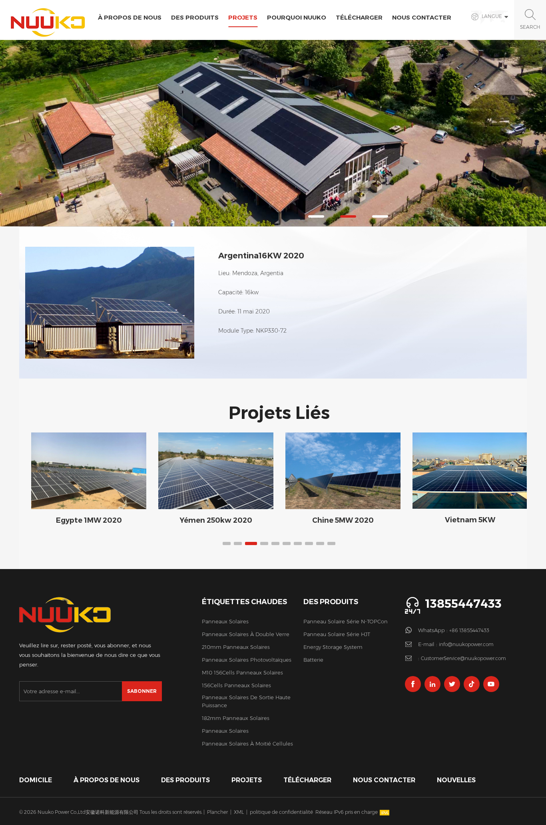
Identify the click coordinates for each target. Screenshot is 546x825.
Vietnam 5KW (470, 520)
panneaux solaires (225, 621)
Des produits (195, 17)
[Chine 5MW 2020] (343, 470)
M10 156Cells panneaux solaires (242, 672)
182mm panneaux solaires (235, 718)
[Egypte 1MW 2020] (88, 470)
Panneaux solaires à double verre (245, 634)
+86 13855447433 (469, 630)
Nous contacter (421, 17)
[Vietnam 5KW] (470, 470)
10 (331, 543)
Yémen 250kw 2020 (215, 520)
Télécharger (359, 17)
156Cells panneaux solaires (236, 685)
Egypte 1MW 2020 (89, 520)
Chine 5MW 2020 (343, 520)
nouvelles (456, 780)
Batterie (313, 659)
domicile (35, 780)
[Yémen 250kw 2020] (215, 470)
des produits (185, 780)
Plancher (217, 812)
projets (242, 17)
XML (239, 812)
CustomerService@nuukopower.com (463, 658)
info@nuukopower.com (466, 644)
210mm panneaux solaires (236, 647)
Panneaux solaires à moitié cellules (247, 743)
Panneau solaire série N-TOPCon (345, 621)
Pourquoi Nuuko (296, 17)
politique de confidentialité (281, 812)
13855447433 (463, 603)
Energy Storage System (333, 647)
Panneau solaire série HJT (336, 634)
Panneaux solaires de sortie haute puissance (246, 701)
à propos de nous (129, 17)
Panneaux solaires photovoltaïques (246, 659)
